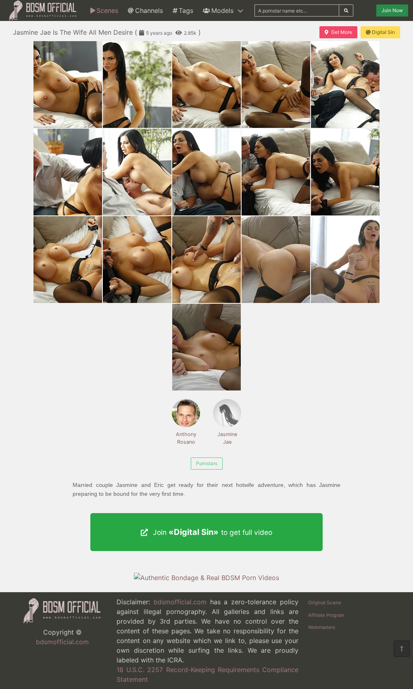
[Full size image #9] (345, 172)
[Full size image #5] (67, 172)
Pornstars (206, 463)
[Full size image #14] (345, 259)
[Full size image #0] (67, 84)
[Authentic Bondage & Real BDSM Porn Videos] (206, 578)
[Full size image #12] (206, 259)
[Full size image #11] (137, 259)
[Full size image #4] (345, 84)
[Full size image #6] (137, 172)
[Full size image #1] (137, 84)
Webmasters (321, 627)
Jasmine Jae (227, 438)
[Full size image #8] (276, 172)
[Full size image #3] (276, 84)
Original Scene (324, 602)
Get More (341, 32)
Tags (186, 10)
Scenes (107, 10)
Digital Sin (383, 32)
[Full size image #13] (276, 259)
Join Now (392, 10)
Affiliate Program (326, 615)
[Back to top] (402, 649)
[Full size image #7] (206, 172)
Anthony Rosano (186, 438)
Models (222, 10)
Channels (149, 10)
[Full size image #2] (206, 84)
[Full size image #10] (67, 259)
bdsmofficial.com (62, 642)
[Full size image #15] (206, 347)
